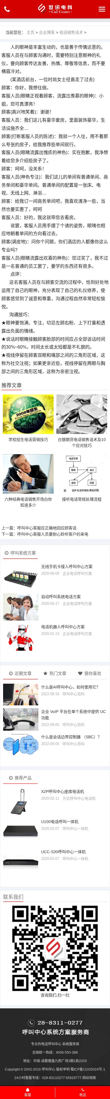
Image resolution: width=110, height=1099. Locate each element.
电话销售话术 (71, 32)
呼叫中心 (48, 1069)
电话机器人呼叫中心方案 (63, 627)
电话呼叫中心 (51, 1044)
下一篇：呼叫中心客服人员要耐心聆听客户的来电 (44, 534)
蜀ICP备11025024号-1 (88, 1069)
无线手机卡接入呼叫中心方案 (67, 566)
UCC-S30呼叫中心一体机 (63, 852)
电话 (82, 1095)
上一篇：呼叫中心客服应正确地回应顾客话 (38, 528)
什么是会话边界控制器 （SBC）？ (71, 737)
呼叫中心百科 (74, 694)
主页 (30, 32)
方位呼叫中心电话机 (79, 798)
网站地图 (89, 1078)
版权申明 (63, 1069)
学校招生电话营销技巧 (28, 439)
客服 (27, 1095)
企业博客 (47, 32)
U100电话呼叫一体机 (59, 821)
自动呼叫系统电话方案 (61, 596)
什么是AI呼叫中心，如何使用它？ (70, 687)
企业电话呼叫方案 (77, 573)
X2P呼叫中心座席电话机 (62, 791)
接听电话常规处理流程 (82, 499)
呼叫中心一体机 (75, 828)
